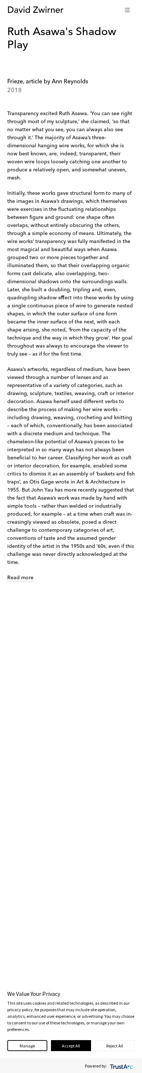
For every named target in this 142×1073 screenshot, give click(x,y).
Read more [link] (20, 577)
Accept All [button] (71, 1046)
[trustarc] (120, 1066)
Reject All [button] (114, 1046)
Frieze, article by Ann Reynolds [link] (47, 82)
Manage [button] (27, 1046)
